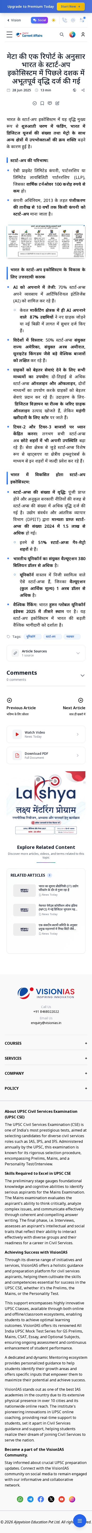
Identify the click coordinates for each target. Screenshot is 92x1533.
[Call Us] (64, 20)
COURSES (46, 1043)
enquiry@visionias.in (46, 1023)
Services (46, 1058)
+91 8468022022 (46, 1011)
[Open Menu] (79, 1520)
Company (46, 1073)
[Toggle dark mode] (53, 20)
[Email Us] (73, 20)
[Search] (62, 34)
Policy (46, 1088)
